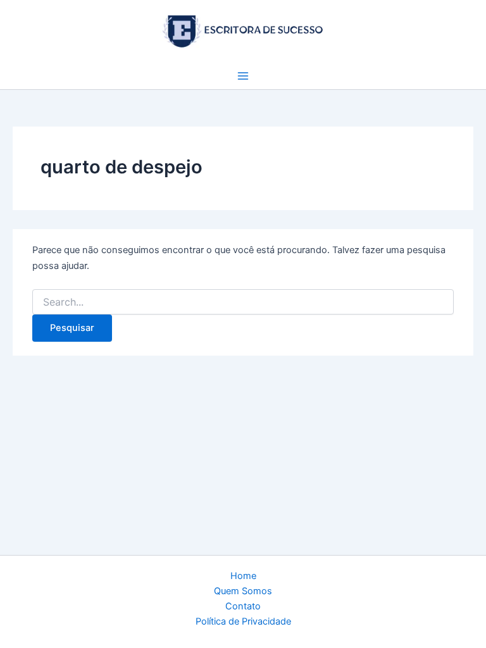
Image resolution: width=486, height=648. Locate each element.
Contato (243, 606)
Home (243, 576)
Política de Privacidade (243, 621)
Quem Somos (243, 591)
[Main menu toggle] (243, 76)
